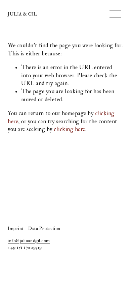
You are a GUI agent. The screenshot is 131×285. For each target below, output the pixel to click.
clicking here (69, 129)
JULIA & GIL (22, 14)
